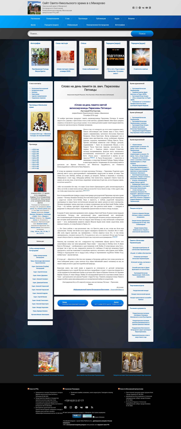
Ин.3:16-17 (86, 190)
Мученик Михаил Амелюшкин (40, 314)
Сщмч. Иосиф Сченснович (40, 300)
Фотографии (120, 25)
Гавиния (33, 212)
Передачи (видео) (51, 25)
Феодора (44, 216)
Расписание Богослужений (40, 88)
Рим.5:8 (115, 236)
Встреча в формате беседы (141, 215)
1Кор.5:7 (92, 157)
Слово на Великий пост (90, 69)
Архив (33, 25)
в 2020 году (35, 157)
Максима (32, 214)
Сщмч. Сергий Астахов (40, 272)
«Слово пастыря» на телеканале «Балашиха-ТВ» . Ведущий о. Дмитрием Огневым (140, 191)
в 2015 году (35, 166)
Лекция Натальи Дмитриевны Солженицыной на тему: (141, 222)
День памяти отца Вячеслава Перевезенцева (90, 375)
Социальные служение (39, 98)
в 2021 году (35, 155)
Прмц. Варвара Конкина (40, 311)
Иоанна (33, 227)
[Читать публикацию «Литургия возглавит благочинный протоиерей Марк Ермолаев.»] (132, 362)
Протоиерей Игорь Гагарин (140, 96)
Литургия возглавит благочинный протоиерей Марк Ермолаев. (132, 375)
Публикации (101, 19)
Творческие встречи (137, 285)
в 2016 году (35, 164)
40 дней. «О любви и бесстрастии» (140, 253)
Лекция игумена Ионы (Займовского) (140, 230)
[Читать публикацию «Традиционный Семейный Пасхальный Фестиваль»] (48, 362)
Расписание (35, 19)
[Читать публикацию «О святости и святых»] (141, 57)
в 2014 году (35, 168)
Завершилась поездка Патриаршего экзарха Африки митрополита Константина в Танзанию (49, 394)
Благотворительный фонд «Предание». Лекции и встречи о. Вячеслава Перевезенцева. (140, 176)
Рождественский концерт (141, 290)
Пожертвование (52, 19)
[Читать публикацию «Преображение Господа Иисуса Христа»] (40, 57)
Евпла (48, 206)
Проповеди (82, 19)
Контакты (34, 92)
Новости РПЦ (33, 389)
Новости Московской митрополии (131, 389)
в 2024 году (35, 149)
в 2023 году (35, 151)
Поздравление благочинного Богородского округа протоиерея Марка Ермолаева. (141, 329)
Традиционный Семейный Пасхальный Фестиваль (48, 375)
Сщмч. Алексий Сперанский (40, 286)
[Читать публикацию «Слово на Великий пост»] (90, 57)
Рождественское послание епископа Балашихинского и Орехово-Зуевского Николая (140, 322)
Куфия (35, 216)
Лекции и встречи (136, 208)
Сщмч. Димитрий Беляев (40, 282)
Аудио (117, 19)
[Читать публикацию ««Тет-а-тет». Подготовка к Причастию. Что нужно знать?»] (115, 57)
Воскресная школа (37, 90)
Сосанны (40, 208)
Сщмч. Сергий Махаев (40, 297)
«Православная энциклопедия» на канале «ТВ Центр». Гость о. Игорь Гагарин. (139, 154)
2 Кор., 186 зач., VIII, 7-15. (38, 231)
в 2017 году (35, 162)
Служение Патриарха (72, 389)
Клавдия (46, 212)
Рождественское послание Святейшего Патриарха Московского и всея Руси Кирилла (140, 315)
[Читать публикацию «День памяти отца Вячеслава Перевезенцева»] (90, 362)
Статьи (83, 43)
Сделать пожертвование (39, 96)
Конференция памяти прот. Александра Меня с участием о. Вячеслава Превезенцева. (140, 186)
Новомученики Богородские (97, 25)
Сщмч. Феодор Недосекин (40, 307)
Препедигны (39, 214)
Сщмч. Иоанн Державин (40, 275)
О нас (67, 19)
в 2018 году (35, 160)
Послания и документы (138, 308)
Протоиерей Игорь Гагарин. (140, 125)
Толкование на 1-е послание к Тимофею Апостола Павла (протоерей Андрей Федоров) (140, 103)
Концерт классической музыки (140, 294)
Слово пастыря (62, 43)
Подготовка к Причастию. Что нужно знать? (116, 71)
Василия (32, 218)
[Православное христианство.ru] (87, 417)
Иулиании (40, 223)
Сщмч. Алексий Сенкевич (40, 279)
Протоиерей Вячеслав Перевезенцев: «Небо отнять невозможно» (140, 275)
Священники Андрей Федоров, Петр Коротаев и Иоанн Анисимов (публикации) (90, 94)
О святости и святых (141, 69)
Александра (47, 214)
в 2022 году (35, 153)
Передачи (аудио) (138, 43)
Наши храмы (35, 94)
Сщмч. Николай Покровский (40, 289)
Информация (72, 25)
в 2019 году (35, 159)
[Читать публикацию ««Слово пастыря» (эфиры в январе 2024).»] (65, 57)
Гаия (37, 210)
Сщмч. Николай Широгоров (40, 304)
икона (32, 208)
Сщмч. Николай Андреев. (40, 293)
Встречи (131, 19)
